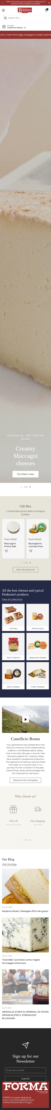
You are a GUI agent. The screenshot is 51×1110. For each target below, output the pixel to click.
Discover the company (25, 780)
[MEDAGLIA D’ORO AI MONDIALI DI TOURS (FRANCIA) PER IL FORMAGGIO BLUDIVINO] (25, 986)
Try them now (25, 474)
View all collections (12, 599)
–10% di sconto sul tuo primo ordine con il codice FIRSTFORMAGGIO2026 (25, 3)
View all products (25, 569)
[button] (46, 10)
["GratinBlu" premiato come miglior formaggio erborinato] (25, 935)
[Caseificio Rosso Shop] (24, 10)
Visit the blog (9, 864)
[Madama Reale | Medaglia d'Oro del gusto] (25, 886)
